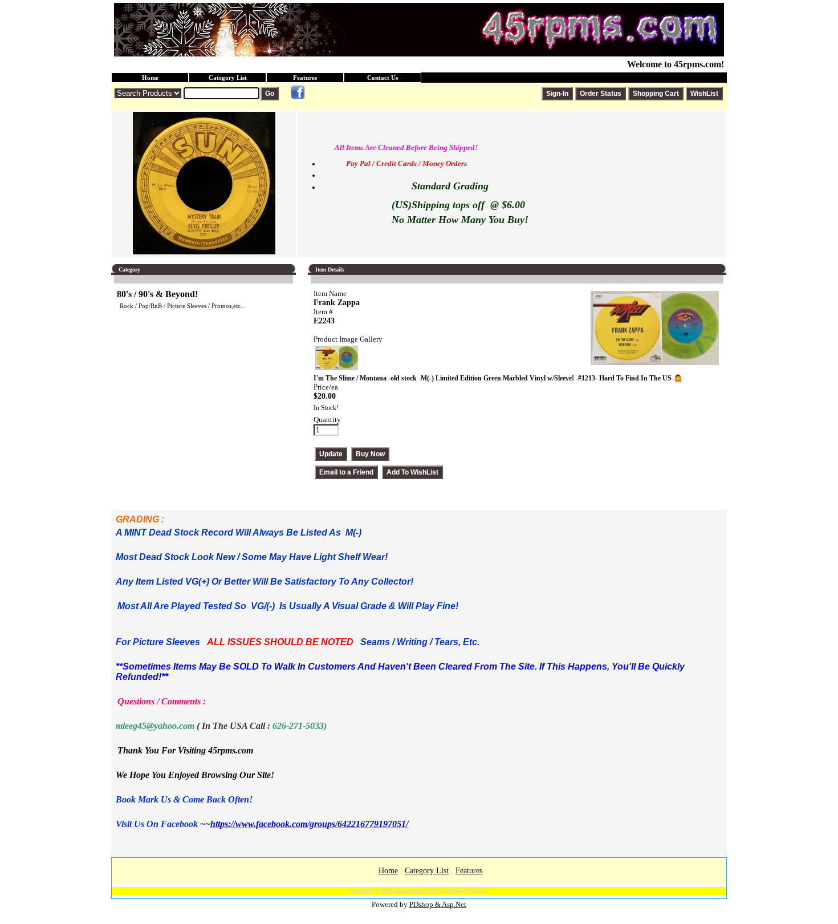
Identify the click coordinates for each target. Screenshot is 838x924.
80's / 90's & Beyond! (157, 294)
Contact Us (382, 77)
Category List (228, 77)
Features (305, 77)
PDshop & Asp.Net (437, 904)
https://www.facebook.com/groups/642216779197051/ (309, 824)
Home (150, 77)
